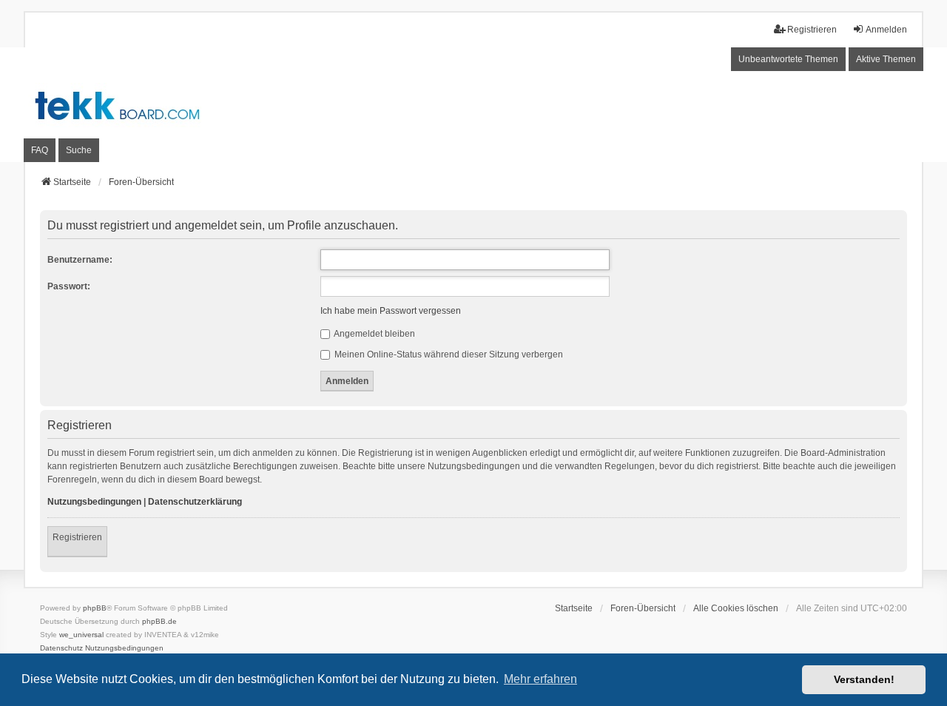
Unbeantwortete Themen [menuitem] (788, 59)
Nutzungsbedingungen (94, 502)
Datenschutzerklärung (195, 502)
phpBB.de (159, 621)
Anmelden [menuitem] (886, 29)
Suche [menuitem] (79, 150)
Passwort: (68, 286)
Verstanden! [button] (864, 679)
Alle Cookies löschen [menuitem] (735, 608)
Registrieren (77, 537)
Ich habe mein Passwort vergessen (390, 311)
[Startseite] (473, 104)
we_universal (81, 635)
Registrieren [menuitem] (812, 29)
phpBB (95, 608)
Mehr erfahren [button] (540, 679)
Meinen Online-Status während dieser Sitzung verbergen (447, 354)
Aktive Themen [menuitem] (886, 59)
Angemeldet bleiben (373, 334)
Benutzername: (79, 260)
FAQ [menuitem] (39, 150)
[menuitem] (61, 648)
